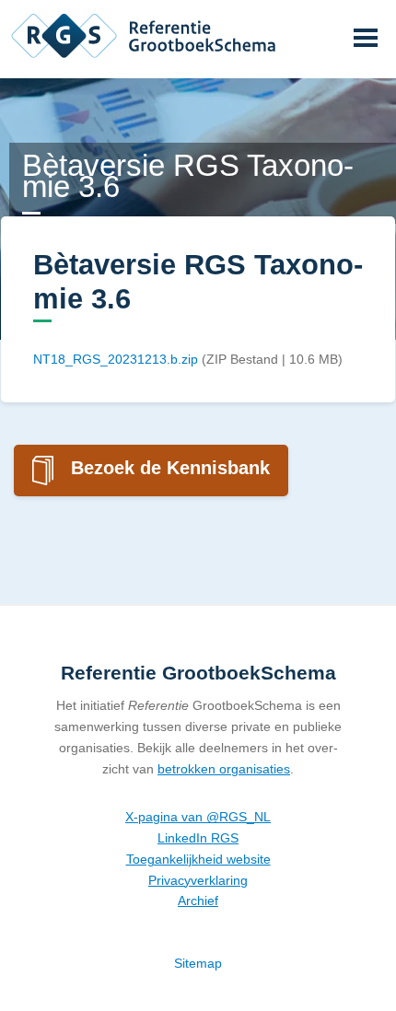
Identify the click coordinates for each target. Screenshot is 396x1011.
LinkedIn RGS (198, 838)
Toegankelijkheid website (198, 859)
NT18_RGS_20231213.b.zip (115, 359)
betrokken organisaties (223, 768)
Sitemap (198, 963)
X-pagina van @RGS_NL (198, 816)
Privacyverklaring (198, 880)
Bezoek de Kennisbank (170, 468)
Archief (198, 900)
